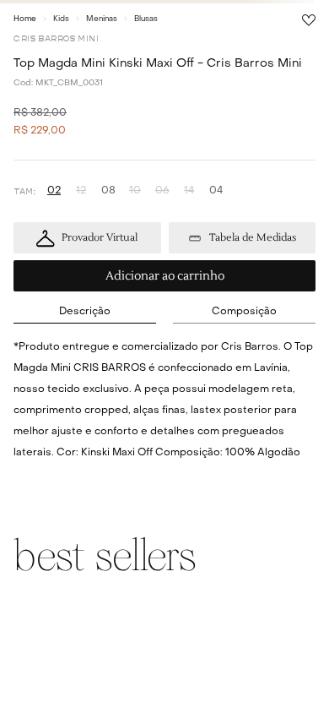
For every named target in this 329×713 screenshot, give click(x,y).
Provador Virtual (100, 237)
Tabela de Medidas (252, 237)
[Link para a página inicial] (24, 19)
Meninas (101, 19)
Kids (61, 19)
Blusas (146, 19)
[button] (54, 191)
